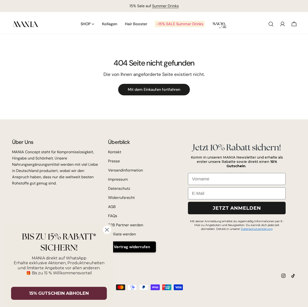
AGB (112, 206)
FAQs (112, 215)
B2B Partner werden (125, 224)
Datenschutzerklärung (257, 229)
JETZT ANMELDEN (237, 208)
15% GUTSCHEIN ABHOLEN (59, 293)
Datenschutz (119, 188)
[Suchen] (271, 24)
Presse (114, 161)
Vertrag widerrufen (132, 246)
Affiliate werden (122, 234)
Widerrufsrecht (121, 197)
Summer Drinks (165, 5)
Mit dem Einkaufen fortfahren (154, 89)
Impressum (118, 179)
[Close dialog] (107, 230)
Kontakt (114, 151)
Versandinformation (125, 170)
